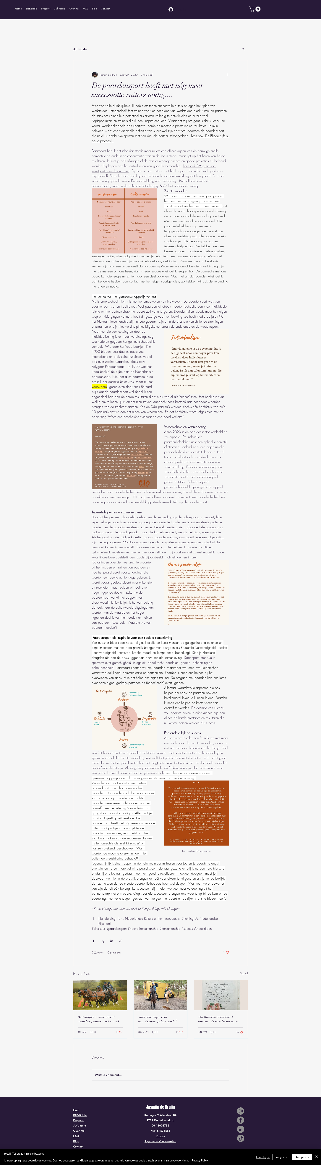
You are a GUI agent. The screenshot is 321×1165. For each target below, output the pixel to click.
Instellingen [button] (263, 1157)
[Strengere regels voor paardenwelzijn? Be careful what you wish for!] (160, 995)
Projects (78, 1120)
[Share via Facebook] (93, 941)
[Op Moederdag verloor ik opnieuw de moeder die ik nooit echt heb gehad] (221, 995)
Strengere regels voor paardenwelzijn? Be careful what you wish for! (157, 1019)
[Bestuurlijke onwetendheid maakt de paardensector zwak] (100, 995)
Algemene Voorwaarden (160, 1141)
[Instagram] (240, 1111)
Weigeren (281, 1157)
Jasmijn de (155, 1107)
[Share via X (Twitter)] (102, 941)
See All (244, 973)
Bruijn (170, 1107)
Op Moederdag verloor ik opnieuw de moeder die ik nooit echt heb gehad (220, 1019)
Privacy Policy (200, 1160)
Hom (76, 1110)
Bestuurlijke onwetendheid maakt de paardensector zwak (99, 1019)
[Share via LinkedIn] (112, 941)
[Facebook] (240, 1120)
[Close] (316, 1157)
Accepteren (302, 1157)
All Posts (80, 49)
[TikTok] (240, 1138)
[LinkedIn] (240, 1129)
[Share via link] (121, 941)
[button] (255, 9)
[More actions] (227, 74)
